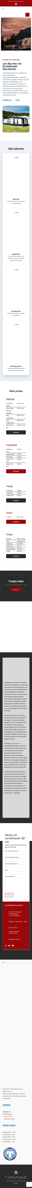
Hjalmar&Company (20, 1180)
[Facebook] (16, 4)
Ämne (6, 870)
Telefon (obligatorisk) (11, 863)
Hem (6, 1176)
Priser (25, 1176)
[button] (27, 15)
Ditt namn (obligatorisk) (12, 851)
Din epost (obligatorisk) (11, 857)
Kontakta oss (22, 1178)
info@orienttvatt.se (19, 1)
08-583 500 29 (11, 1)
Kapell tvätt (18, 1176)
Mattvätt (11, 1176)
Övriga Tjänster (12, 1178)
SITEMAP (16, 1183)
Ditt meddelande (9, 876)
